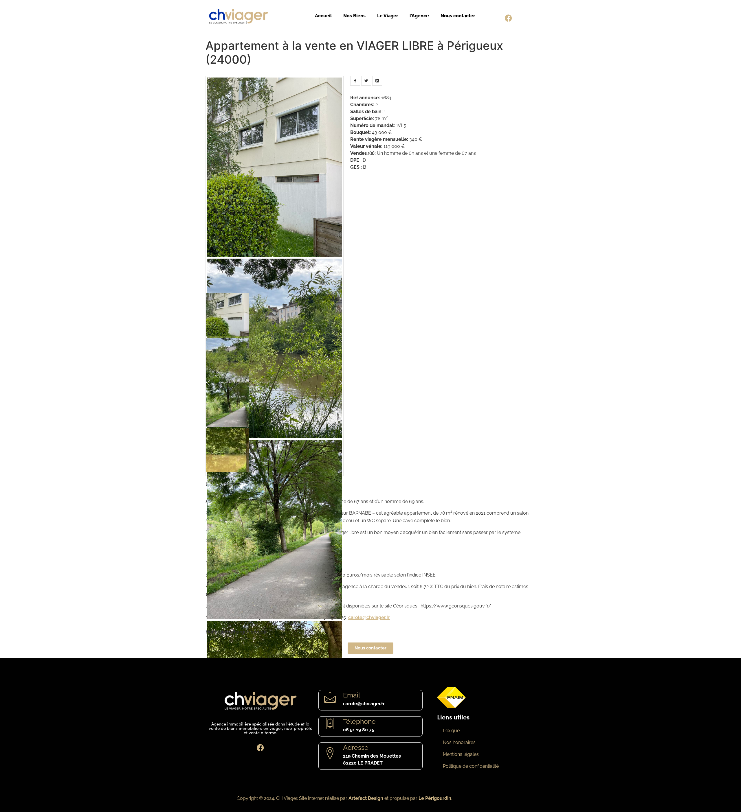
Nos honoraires (459, 742)
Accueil (323, 16)
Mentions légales (461, 754)
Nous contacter (458, 16)
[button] (370, 648)
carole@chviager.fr (369, 617)
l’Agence (419, 16)
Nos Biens (354, 16)
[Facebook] (508, 18)
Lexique (451, 730)
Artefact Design (366, 798)
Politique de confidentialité (471, 766)
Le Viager (387, 16)
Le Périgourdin (435, 798)
